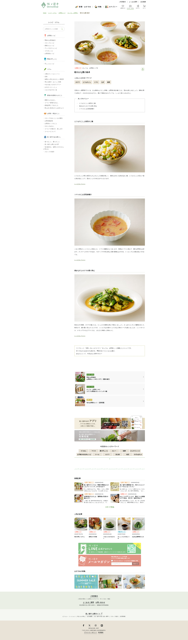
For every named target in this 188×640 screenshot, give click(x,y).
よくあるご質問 (88, 602)
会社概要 (143, 2)
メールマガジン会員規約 (129, 560)
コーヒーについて (50, 131)
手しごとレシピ (49, 64)
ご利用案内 (122, 2)
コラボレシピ (49, 51)
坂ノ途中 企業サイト (93, 613)
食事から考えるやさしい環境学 (54, 79)
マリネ (94, 451)
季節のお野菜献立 (50, 40)
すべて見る (110, 507)
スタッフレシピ (49, 43)
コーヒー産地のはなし (51, 102)
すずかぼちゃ (138, 454)
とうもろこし (87, 82)
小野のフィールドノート (52, 74)
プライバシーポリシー (118, 560)
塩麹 (124, 451)
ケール (97, 454)
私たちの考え (81, 616)
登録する (135, 563)
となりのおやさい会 (51, 90)
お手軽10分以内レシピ (84, 454)
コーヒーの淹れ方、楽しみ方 (53, 129)
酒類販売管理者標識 (103, 605)
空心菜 (118, 454)
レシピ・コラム (52, 13)
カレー (114, 451)
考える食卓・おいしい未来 (53, 82)
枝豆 (108, 82)
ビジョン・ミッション (69, 616)
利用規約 (100, 632)
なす (102, 82)
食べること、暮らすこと (52, 141)
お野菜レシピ (62, 13)
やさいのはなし (49, 126)
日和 (46, 76)
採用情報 (122, 616)
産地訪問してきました (51, 105)
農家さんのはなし (50, 100)
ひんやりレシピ (135, 451)
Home (44, 13)
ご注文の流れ (82, 599)
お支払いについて (93, 599)
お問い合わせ (100, 602)
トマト (96, 82)
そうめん (83, 451)
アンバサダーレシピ (51, 48)
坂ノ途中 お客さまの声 (52, 144)
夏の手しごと (104, 451)
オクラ (78, 82)
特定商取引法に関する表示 (87, 605)
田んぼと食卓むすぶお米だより (54, 108)
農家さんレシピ (49, 45)
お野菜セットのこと (51, 123)
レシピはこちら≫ (79, 184)
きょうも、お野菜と (73, 13)
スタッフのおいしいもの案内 (53, 118)
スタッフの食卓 (49, 151)
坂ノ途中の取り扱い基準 (101, 616)
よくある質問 (133, 2)
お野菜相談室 (49, 121)
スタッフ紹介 (114, 616)
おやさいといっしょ (51, 87)
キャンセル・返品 (105, 599)
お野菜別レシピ (49, 53)
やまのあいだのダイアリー (53, 84)
